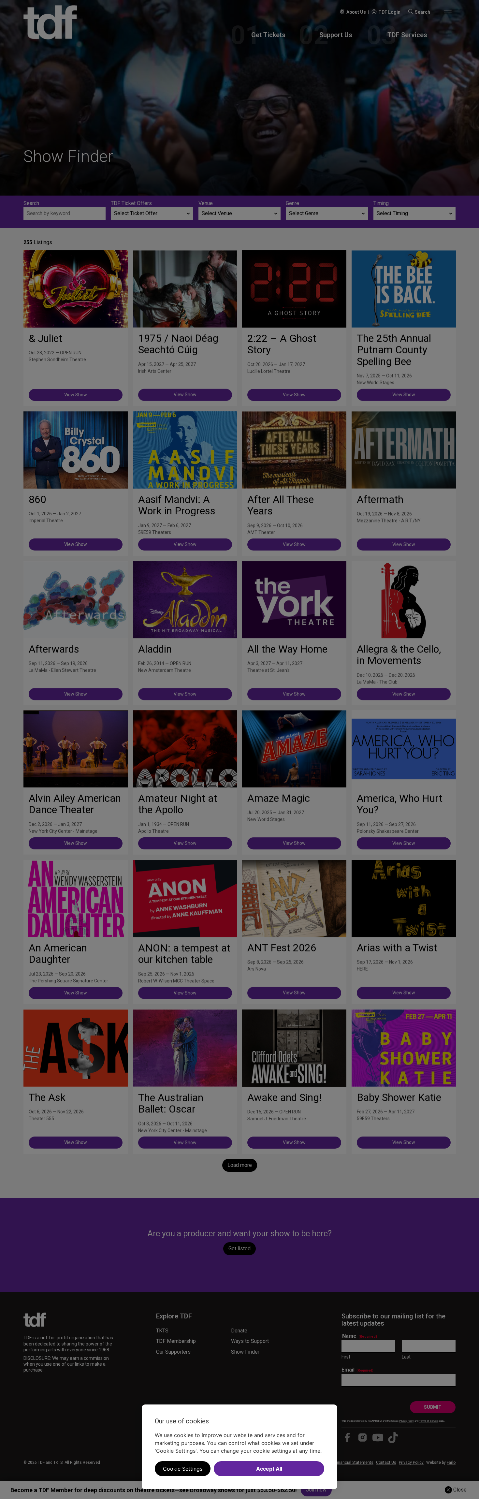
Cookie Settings (182, 1468)
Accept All (269, 1468)
